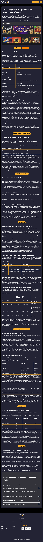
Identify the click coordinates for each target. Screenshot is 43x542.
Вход (2, 530)
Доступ (2, 526)
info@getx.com (25, 525)
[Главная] (5, 2)
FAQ (12, 530)
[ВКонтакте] (26, 528)
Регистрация (4, 528)
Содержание (7, 23)
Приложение (14, 521)
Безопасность (4, 533)
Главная (2, 521)
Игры (13, 528)
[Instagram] (29, 528)
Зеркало (3, 524)
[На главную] (21, 515)
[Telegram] (23, 528)
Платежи (13, 526)
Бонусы (13, 524)
